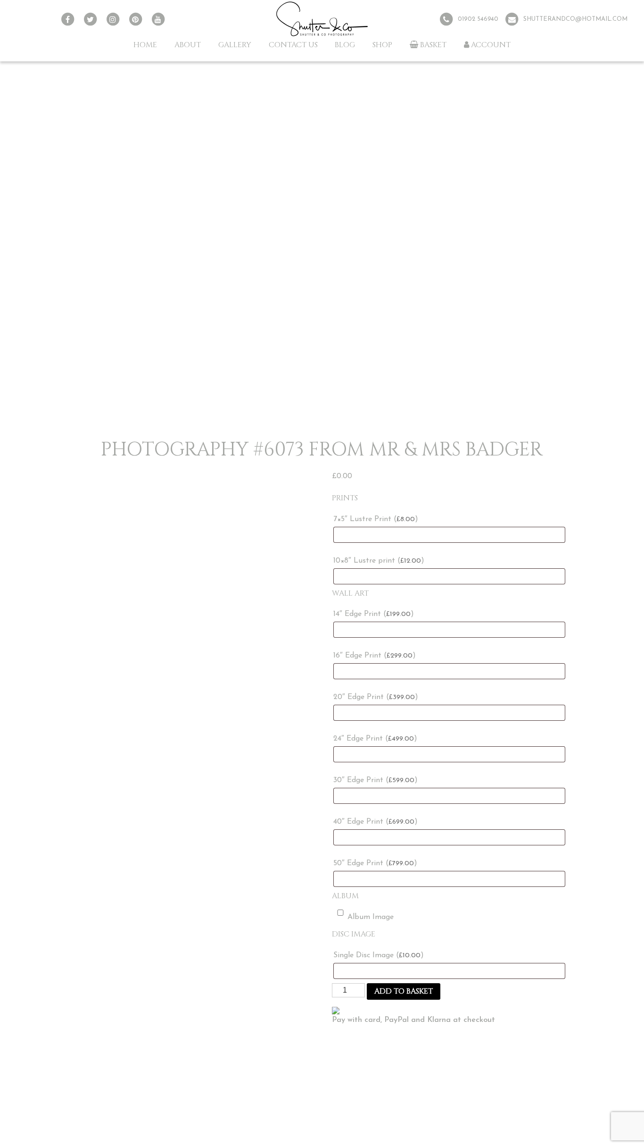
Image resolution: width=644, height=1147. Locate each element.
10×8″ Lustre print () (378, 561)
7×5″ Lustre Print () (375, 519)
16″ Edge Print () (374, 655)
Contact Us (293, 45)
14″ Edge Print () (373, 614)
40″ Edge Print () (375, 822)
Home (145, 45)
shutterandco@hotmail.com (575, 19)
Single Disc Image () (378, 955)
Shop (382, 45)
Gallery (234, 45)
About (187, 45)
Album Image (370, 917)
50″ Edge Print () (375, 863)
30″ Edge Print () (375, 780)
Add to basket (403, 991)
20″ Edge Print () (375, 697)
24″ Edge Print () (375, 738)
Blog (345, 45)
